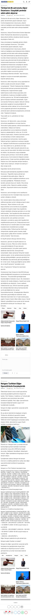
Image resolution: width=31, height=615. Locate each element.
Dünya (3, 308)
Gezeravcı (9, 308)
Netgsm (16, 555)
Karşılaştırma (9, 555)
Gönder (5, 373)
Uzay (20, 308)
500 (2, 555)
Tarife (26, 555)
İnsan (15, 308)
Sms (21, 555)
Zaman (25, 308)
